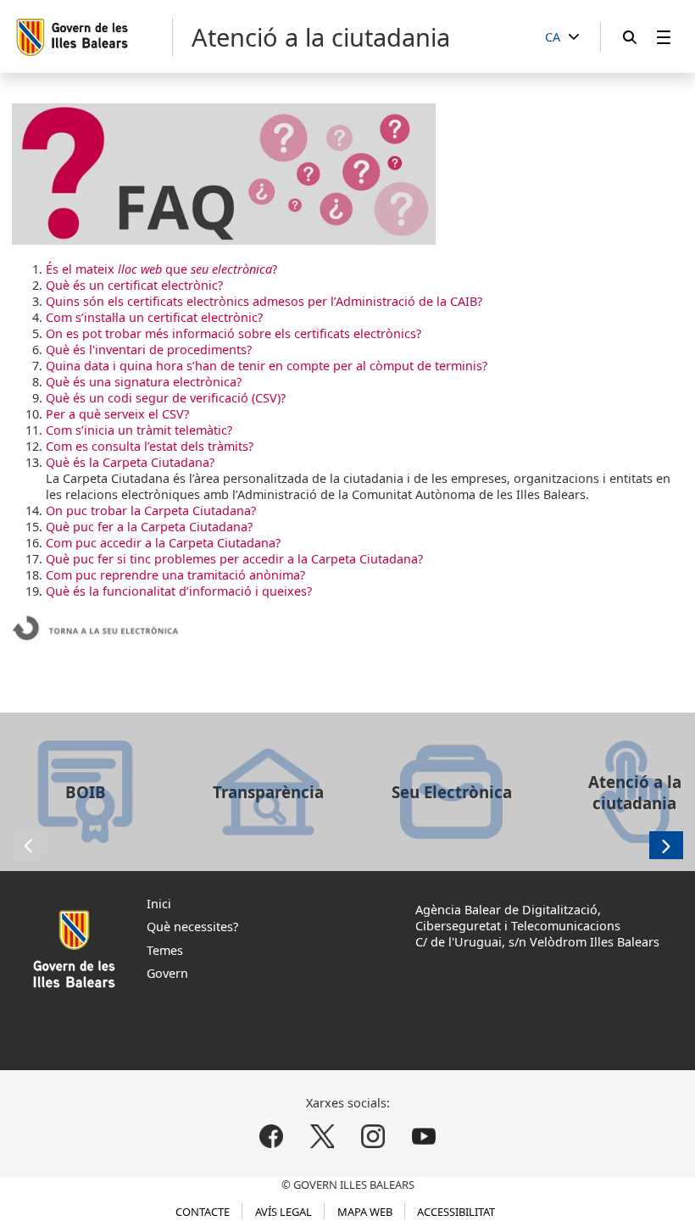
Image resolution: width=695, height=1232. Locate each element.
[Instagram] (372, 1136)
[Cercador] (630, 37)
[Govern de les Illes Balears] (93, 37)
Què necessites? (192, 926)
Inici (159, 904)
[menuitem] (664, 37)
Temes (165, 950)
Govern (167, 973)
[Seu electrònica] (96, 643)
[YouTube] (423, 1136)
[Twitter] (322, 1136)
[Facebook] (272, 1136)
